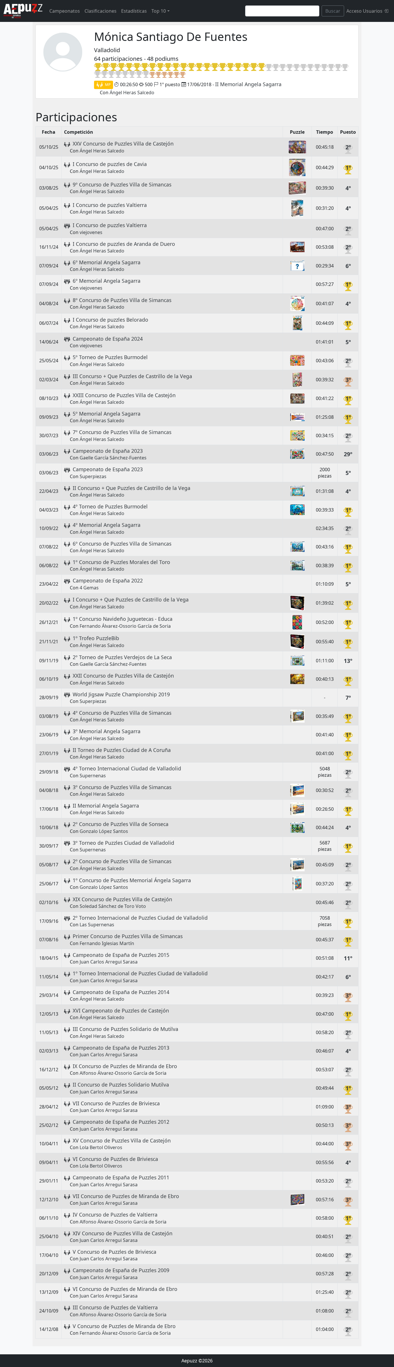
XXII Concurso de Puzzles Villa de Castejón (123, 675)
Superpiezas (93, 476)
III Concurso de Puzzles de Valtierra (115, 1307)
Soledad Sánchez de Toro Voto (113, 906)
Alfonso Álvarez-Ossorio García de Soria (123, 1073)
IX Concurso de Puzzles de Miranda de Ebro (125, 1066)
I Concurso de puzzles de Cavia (110, 164)
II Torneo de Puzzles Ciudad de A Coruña (122, 749)
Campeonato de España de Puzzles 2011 (121, 1177)
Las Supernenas (97, 924)
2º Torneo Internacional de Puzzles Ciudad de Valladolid (140, 917)
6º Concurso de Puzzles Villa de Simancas (122, 543)
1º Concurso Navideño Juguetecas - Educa (122, 618)
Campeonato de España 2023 (108, 450)
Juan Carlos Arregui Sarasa (109, 962)
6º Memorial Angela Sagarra (106, 262)
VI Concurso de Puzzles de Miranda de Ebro (125, 1288)
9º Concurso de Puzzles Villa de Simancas (122, 184)
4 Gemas (89, 587)
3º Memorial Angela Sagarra (106, 731)
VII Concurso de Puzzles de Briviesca (116, 1103)
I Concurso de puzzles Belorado (110, 319)
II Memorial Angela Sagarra (248, 84)
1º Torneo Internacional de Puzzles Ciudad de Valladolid (140, 973)
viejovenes (91, 232)
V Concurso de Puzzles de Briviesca (114, 1251)
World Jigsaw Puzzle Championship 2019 (121, 694)
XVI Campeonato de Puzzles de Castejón (121, 1010)
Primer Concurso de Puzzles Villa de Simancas (128, 936)
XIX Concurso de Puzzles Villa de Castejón (122, 899)
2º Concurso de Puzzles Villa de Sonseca (120, 824)
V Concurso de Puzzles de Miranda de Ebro (124, 1326)
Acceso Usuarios (365, 11)
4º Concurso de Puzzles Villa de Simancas (122, 712)
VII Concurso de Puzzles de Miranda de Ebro (126, 1196)
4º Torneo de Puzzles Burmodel (110, 506)
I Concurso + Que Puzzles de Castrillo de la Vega (131, 599)
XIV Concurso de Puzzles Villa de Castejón (122, 1233)
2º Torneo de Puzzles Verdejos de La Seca (122, 657)
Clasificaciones (101, 11)
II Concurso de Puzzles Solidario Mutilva (121, 1084)
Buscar (332, 11)
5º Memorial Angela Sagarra (106, 413)
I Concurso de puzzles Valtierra (110, 204)
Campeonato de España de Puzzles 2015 (121, 954)
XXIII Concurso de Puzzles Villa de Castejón (124, 395)
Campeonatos (64, 11)
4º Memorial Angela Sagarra (106, 524)
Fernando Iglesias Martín (107, 943)
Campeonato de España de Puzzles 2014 (121, 992)
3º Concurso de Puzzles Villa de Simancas (122, 787)
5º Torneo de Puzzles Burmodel (110, 357)
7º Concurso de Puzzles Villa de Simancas (122, 432)
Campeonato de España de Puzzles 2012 (121, 1121)
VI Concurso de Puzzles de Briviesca (115, 1158)
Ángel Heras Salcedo (132, 92)
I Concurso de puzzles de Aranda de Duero (124, 243)
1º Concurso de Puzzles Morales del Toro (121, 562)
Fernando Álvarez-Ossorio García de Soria (125, 626)
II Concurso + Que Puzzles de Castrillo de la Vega (131, 487)
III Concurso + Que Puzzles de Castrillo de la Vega (132, 376)
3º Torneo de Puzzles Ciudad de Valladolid (123, 842)
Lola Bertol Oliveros (101, 1147)
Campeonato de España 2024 (108, 338)
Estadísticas (134, 11)
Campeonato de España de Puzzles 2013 (121, 1047)
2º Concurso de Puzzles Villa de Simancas (122, 861)
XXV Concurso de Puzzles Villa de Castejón (123, 143)
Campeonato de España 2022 (108, 580)
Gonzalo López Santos (104, 831)
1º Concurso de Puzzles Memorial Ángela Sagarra (132, 880)
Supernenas (93, 775)
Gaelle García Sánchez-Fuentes (113, 458)
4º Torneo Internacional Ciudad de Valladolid (127, 768)
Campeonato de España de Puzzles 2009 (121, 1270)
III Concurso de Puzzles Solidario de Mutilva (125, 1028)
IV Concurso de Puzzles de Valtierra (115, 1214)
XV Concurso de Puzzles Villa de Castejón (122, 1140)
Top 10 (158, 11)
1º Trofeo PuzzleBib (96, 638)
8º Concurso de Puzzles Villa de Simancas (122, 300)
